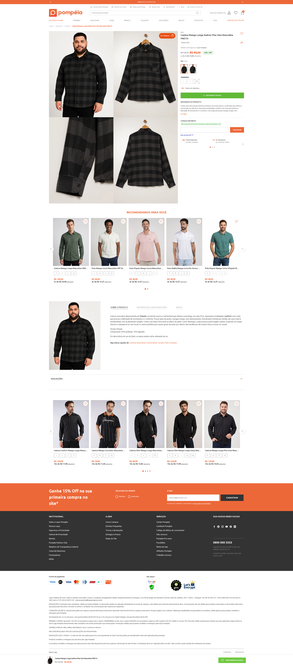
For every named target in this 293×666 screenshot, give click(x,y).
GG (74, 273)
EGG (193, 455)
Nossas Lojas (156, 7)
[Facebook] (214, 526)
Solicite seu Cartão (120, 7)
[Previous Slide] (50, 2)
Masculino (59, 26)
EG (155, 455)
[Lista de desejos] (235, 13)
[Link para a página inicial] (51, 26)
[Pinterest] (218, 526)
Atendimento (170, 7)
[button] (167, 36)
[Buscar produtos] (197, 12)
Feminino (122, 496)
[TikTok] (231, 526)
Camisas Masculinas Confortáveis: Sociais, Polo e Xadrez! (153, 343)
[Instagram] (222, 526)
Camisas (67, 26)
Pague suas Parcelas (139, 7)
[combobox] (145, 13)
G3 (219, 455)
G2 (213, 455)
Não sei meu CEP (186, 135)
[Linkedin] (235, 526)
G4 (225, 455)
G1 (207, 455)
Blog (182, 7)
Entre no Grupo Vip (196, 7)
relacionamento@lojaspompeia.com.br (88, 600)
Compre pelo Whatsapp (100, 7)
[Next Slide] (242, 2)
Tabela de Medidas (192, 88)
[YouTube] (226, 526)
